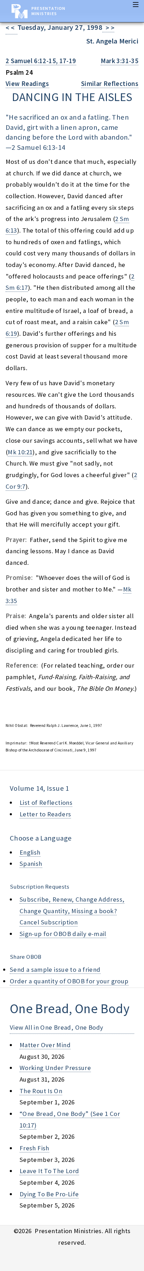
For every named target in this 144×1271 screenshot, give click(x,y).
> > (108, 28)
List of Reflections (46, 802)
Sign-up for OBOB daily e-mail (63, 934)
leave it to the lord (49, 1171)
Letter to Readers (45, 814)
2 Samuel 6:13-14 (38, 147)
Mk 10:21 (20, 452)
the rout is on (41, 1091)
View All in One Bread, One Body (56, 1027)
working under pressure (55, 1068)
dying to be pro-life (49, 1194)
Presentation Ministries (48, 11)
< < (11, 28)
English (30, 852)
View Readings (27, 84)
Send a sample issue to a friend (55, 969)
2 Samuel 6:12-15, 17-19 (41, 61)
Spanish (31, 863)
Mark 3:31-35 (119, 61)
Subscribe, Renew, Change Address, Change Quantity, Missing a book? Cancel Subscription (72, 910)
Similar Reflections (109, 84)
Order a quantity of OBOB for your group (69, 981)
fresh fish (34, 1148)
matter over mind (45, 1045)
